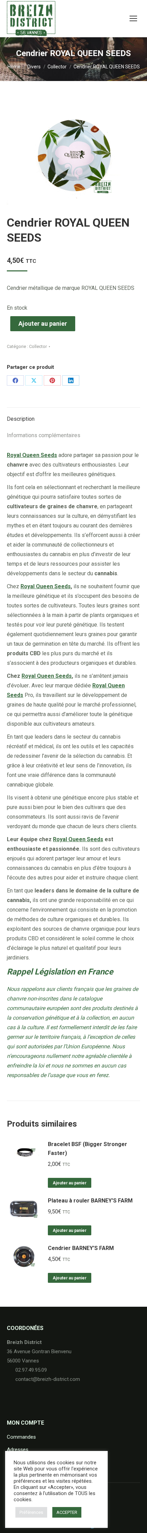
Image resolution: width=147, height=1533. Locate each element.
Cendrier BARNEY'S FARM (81, 1248)
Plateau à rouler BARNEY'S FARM (90, 1200)
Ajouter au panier (42, 323)
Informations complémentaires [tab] (43, 435)
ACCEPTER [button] (66, 1512)
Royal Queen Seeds (46, 586)
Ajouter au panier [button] (69, 1183)
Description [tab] (21, 419)
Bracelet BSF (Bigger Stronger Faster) (87, 1148)
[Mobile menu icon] (133, 18)
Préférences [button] (31, 1512)
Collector (38, 346)
